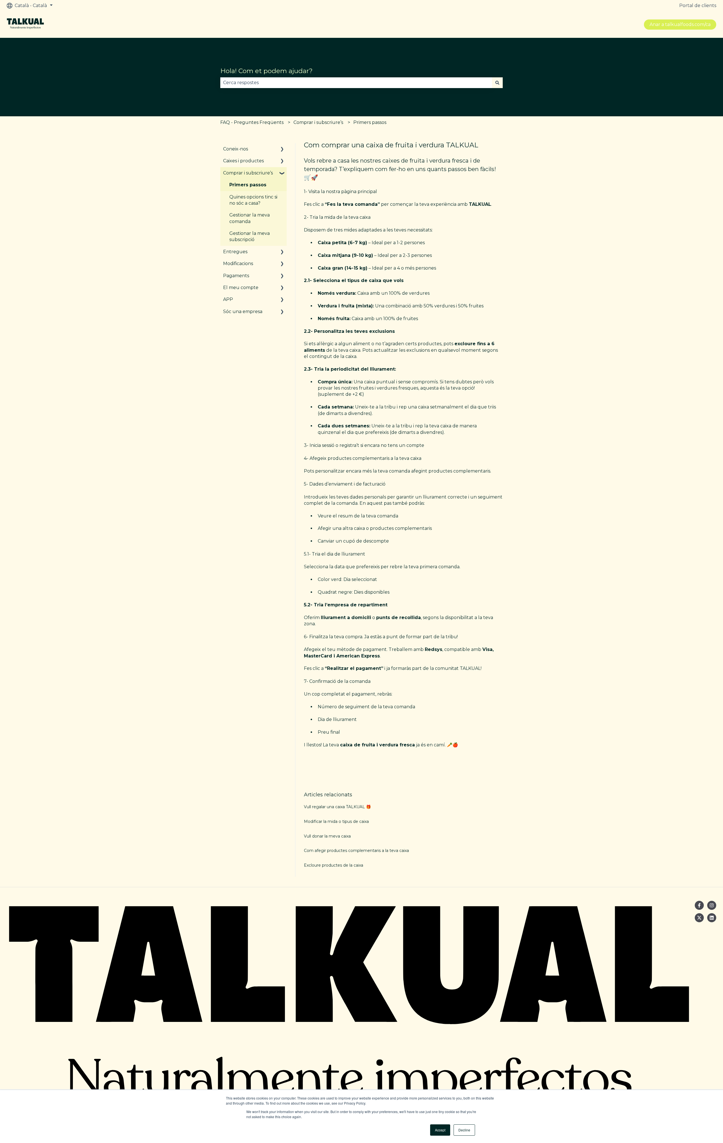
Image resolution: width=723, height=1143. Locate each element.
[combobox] (356, 82)
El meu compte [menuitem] (240, 287)
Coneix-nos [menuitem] (235, 149)
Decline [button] (464, 1129)
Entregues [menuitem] (235, 251)
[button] (282, 149)
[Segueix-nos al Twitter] (699, 917)
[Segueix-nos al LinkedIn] (711, 917)
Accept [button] (440, 1129)
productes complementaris (459, 471)
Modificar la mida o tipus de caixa (336, 821)
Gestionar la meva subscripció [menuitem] (249, 236)
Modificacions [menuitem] (238, 263)
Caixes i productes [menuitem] (243, 160)
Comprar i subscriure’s (318, 122)
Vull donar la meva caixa (327, 836)
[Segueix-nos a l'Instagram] (711, 905)
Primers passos (369, 122)
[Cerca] (497, 82)
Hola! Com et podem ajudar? (266, 71)
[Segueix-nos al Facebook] (699, 905)
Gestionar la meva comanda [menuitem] (249, 218)
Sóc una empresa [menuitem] (242, 311)
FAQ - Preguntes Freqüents (252, 122)
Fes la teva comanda (352, 204)
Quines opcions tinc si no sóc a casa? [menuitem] (253, 200)
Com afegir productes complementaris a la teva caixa (356, 850)
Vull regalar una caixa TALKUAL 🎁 (337, 806)
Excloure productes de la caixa (333, 865)
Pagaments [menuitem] (236, 275)
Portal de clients (697, 5)
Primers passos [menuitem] (247, 184)
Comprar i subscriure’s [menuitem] (248, 173)
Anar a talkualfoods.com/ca (680, 24)
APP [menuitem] (228, 299)
